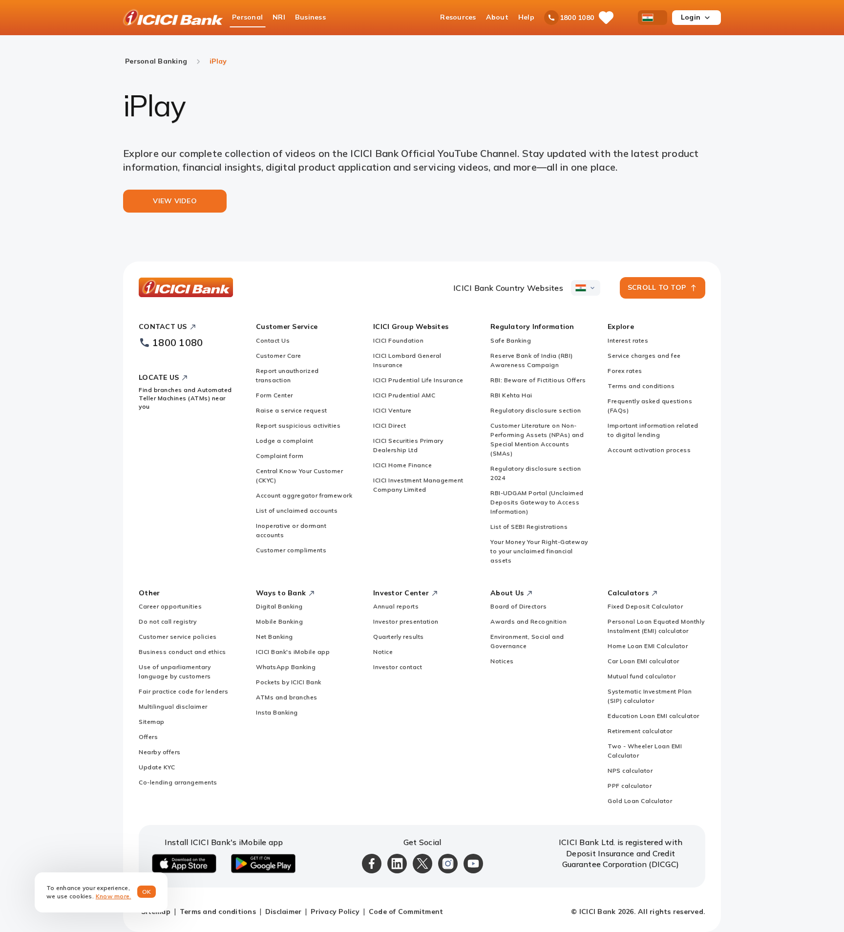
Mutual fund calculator (641, 676)
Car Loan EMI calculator (643, 661)
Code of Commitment (406, 911)
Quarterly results (398, 636)
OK (146, 891)
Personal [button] (247, 17)
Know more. (113, 896)
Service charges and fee (644, 355)
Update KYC (157, 767)
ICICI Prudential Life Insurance (418, 380)
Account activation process (649, 450)
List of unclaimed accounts (297, 510)
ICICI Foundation (398, 340)
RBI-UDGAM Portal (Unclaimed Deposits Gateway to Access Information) (537, 502)
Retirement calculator (640, 731)
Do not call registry (167, 621)
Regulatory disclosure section (535, 410)
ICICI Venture (392, 410)
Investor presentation (406, 621)
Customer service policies (178, 636)
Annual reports (396, 606)
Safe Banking (510, 340)
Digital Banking (279, 606)
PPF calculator (630, 785)
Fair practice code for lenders (183, 691)
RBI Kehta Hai (511, 395)
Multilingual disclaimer (173, 706)
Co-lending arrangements (178, 782)
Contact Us (273, 340)
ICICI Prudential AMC (404, 395)
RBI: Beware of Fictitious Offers (538, 380)
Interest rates (628, 340)
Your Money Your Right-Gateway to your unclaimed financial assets (539, 551)
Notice (383, 651)
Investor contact (397, 667)
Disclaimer (283, 911)
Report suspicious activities (298, 425)
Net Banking (274, 636)
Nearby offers (160, 752)
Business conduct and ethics (182, 651)
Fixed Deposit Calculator (645, 606)
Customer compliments (291, 550)
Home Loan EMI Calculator (648, 646)
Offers (148, 736)
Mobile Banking (279, 621)
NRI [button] (279, 17)
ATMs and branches (286, 697)
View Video (175, 200)
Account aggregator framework (304, 495)
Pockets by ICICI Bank (288, 682)
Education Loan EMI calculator (653, 715)
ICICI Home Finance (402, 465)
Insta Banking (277, 712)
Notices (502, 661)
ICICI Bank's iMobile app (293, 651)
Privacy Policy (335, 911)
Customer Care (278, 355)
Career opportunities (170, 606)
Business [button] (310, 17)
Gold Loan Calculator (640, 800)
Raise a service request (291, 410)
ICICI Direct (389, 425)
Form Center (274, 395)
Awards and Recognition (528, 621)
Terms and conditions (641, 386)
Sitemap (152, 721)
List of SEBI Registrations (529, 526)
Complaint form (279, 455)
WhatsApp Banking (286, 667)
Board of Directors (518, 606)
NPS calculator (630, 770)
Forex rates (625, 370)
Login (690, 17)
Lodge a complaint (285, 440)
